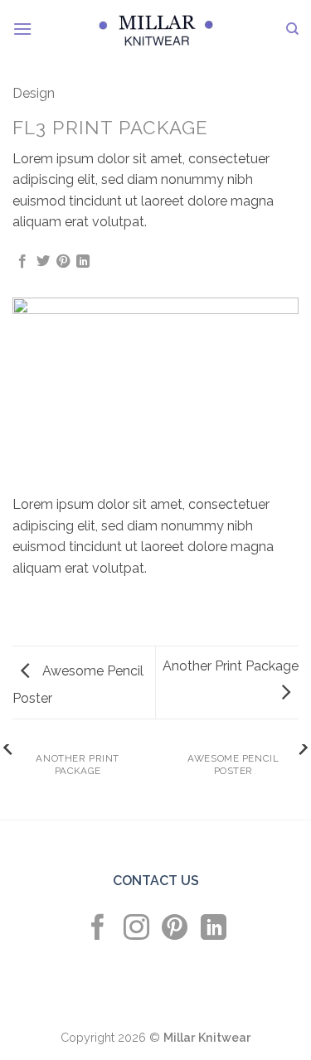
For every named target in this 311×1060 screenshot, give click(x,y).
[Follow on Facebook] (97, 929)
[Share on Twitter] (43, 261)
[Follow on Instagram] (136, 929)
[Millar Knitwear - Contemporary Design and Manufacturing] (157, 29)
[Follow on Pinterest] (174, 929)
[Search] (292, 29)
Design (33, 93)
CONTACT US (156, 880)
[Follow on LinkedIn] (213, 929)
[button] (22, 28)
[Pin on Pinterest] (63, 261)
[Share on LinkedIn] (83, 261)
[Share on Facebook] (22, 261)
